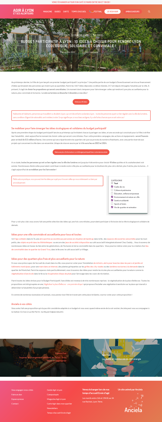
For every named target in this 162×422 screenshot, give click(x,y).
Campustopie (53, 394)
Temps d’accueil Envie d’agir (59, 412)
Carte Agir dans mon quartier (59, 403)
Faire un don (16, 394)
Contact (14, 403)
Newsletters (52, 408)
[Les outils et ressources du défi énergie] (121, 358)
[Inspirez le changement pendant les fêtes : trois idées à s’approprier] (40, 358)
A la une (63, 34)
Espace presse (17, 399)
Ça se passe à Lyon (79, 34)
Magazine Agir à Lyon (56, 399)
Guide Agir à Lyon (54, 390)
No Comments (92, 52)
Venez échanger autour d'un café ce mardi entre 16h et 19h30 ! (81, 2)
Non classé (98, 34)
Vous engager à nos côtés (22, 390)
